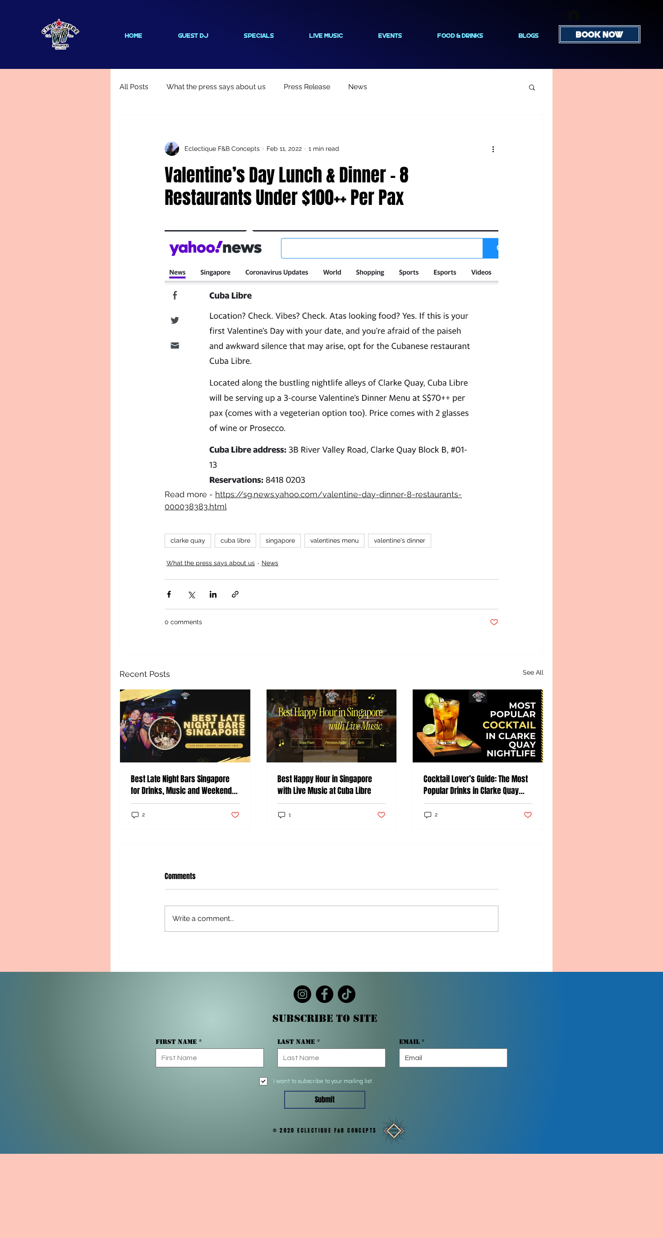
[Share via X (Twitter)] (191, 594)
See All (533, 672)
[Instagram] (302, 994)
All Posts (134, 86)
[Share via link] (235, 594)
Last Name (296, 1041)
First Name (176, 1041)
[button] (532, 87)
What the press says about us (216, 86)
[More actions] (493, 148)
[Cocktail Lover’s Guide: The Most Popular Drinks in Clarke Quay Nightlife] (478, 725)
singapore (280, 540)
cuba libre (235, 540)
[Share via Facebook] (169, 594)
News (357, 86)
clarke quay (187, 540)
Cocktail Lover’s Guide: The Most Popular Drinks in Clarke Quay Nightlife (476, 785)
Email (409, 1041)
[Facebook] (324, 994)
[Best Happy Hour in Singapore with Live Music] (332, 725)
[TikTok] (346, 994)
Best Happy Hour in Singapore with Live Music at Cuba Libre (324, 785)
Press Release (307, 86)
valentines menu (334, 540)
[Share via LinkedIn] (213, 594)
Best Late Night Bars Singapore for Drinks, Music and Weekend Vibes (181, 785)
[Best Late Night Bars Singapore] (185, 725)
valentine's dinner (399, 540)
